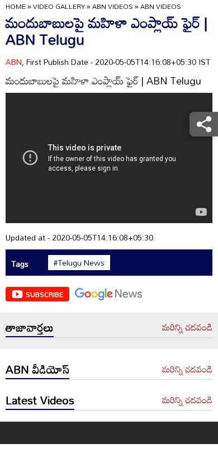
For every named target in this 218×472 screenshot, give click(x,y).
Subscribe (44, 294)
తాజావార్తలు (30, 327)
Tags (20, 263)
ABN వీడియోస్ (37, 369)
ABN (14, 61)
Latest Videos (40, 400)
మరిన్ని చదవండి (187, 328)
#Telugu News (79, 263)
